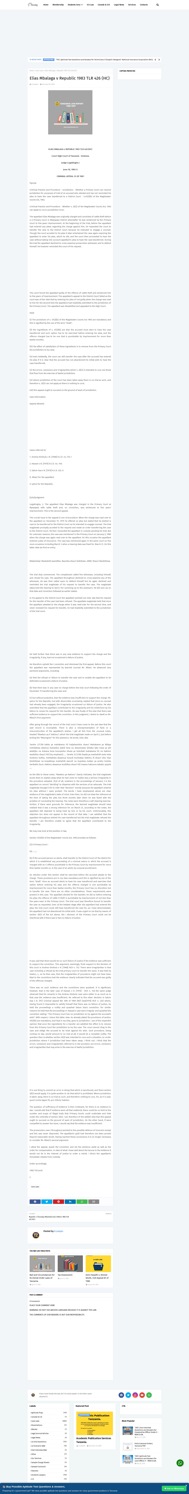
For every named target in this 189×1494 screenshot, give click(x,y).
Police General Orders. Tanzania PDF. (144, 1444)
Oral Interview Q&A (49, 1450)
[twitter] (128, 1395)
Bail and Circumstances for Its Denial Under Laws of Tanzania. (42, 1278)
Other (49, 1454)
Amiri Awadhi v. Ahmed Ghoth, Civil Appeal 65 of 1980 (97, 1278)
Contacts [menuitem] (144, 5)
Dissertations (49, 1425)
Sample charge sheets (49, 1462)
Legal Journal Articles (49, 1433)
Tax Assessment (65, 1275)
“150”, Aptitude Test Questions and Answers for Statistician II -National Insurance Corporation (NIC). (96, 60)
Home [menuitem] (45, 5)
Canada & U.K (49, 1417)
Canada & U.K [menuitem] (104, 5)
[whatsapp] (149, 1395)
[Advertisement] (94, 33)
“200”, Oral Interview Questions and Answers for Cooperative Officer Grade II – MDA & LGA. (146, 1431)
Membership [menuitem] (58, 5)
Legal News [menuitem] (119, 5)
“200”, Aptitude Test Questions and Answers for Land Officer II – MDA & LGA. (145, 1458)
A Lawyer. (35, 84)
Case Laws (39, 71)
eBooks (49, 1429)
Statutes (49, 1471)
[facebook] (121, 1395)
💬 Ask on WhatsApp (174, 1488)
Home (32, 71)
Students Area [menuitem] (74, 5)
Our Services (49, 1458)
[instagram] (135, 1395)
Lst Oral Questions (49, 1442)
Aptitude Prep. (49, 1413)
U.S (49, 1479)
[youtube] (142, 1395)
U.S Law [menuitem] (90, 5)
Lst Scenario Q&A (49, 1446)
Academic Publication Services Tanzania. (93, 1440)
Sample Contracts (49, 1467)
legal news (49, 1438)
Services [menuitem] (132, 5)
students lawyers (49, 1475)
